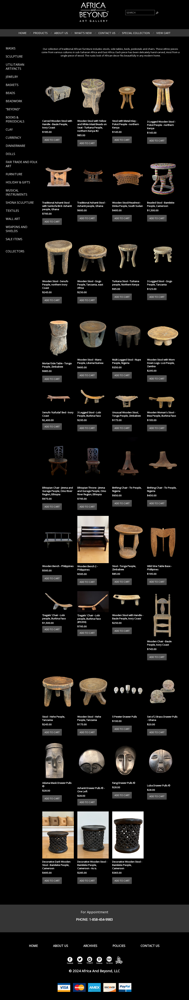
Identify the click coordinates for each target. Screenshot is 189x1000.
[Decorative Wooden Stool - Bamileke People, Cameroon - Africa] (93, 835)
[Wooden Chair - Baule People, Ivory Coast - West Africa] (162, 615)
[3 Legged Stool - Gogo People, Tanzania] (162, 255)
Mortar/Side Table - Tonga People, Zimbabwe (57, 365)
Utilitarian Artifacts (15, 67)
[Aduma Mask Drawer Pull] (58, 761)
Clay (9, 129)
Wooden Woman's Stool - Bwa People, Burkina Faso (161, 414)
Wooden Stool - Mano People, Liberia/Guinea (90, 361)
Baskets (12, 85)
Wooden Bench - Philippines (58, 566)
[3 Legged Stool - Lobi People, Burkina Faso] (93, 399)
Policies (119, 946)
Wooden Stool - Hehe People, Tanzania (89, 718)
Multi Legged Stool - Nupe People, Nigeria (126, 361)
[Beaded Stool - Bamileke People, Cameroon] (162, 176)
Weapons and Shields (16, 229)
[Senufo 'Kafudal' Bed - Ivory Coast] (58, 399)
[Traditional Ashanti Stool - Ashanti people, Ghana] (93, 176)
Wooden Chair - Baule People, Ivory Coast (159, 643)
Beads (10, 93)
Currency (13, 138)
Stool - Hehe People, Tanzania (53, 718)
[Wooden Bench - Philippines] (58, 540)
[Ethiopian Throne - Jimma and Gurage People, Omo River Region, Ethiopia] (93, 461)
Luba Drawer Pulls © (158, 785)
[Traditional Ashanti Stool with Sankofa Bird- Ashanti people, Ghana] (58, 176)
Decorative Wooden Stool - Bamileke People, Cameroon (127, 865)
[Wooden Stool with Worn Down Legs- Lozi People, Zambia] (162, 333)
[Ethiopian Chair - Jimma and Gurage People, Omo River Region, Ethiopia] (58, 461)
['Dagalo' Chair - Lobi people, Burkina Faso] (58, 602)
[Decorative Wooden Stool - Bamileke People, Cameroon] (128, 835)
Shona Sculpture (20, 203)
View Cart (163, 33)
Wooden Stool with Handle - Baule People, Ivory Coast (127, 616)
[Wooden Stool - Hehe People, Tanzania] (93, 690)
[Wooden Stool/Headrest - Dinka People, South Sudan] (128, 176)
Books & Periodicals (15, 119)
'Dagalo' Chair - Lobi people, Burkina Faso (54, 616)
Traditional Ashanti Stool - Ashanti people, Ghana (91, 204)
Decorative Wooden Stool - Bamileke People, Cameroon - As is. (92, 865)
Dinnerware (15, 146)
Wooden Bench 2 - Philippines (87, 568)
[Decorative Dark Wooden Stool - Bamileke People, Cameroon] (58, 835)
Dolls (10, 154)
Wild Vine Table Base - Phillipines (159, 567)
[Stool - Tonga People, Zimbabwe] (128, 540)
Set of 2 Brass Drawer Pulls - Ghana (162, 718)
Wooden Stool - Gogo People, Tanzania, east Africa (90, 284)
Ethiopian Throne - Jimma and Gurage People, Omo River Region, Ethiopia (91, 491)
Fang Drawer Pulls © (123, 783)
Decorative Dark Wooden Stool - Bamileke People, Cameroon (56, 865)
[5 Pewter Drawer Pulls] (128, 690)
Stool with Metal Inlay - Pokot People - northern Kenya (125, 124)
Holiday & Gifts (18, 182)
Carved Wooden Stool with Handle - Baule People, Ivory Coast (57, 124)
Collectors (15, 251)
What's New (83, 33)
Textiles (12, 211)
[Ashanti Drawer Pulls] (93, 764)
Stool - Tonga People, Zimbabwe (124, 567)
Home (22, 33)
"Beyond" (13, 109)
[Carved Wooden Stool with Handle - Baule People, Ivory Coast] (58, 94)
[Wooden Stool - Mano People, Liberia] (93, 333)
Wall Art (13, 219)
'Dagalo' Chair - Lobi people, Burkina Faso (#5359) (89, 619)
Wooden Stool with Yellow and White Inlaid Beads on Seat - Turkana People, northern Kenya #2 (92, 125)
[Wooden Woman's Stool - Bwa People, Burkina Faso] (162, 399)
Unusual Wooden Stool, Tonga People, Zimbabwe (126, 414)
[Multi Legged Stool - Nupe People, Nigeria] (128, 333)
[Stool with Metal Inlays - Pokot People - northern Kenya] (128, 94)
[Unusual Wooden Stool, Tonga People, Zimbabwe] (128, 399)
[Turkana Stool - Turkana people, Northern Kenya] (128, 255)
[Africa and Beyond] (94, 22)
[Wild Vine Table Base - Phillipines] (162, 540)
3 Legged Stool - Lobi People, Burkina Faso (89, 414)
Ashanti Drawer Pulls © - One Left (91, 789)
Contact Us (106, 33)
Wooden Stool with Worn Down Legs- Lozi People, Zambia (161, 363)
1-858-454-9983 (101, 919)
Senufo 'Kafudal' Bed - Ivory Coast (57, 414)
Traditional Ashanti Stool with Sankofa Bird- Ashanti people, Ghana (57, 206)
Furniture (14, 174)
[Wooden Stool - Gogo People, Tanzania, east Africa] (93, 255)
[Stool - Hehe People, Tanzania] (58, 690)
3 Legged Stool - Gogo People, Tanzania (159, 283)
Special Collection (136, 33)
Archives (90, 946)
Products (40, 33)
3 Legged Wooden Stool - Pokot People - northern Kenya (161, 125)
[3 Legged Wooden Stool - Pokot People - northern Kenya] (162, 94)
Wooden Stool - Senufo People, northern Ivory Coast (55, 284)
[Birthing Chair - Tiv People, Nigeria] (128, 461)
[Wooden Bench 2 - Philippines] (93, 540)
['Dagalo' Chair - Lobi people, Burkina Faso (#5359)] (93, 602)
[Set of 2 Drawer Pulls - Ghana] (162, 690)
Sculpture (14, 56)
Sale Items (14, 239)
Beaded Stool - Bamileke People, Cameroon (160, 204)
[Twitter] (79, 963)
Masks (11, 48)
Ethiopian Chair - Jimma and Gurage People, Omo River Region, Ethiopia (57, 491)
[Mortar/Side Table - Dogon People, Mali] (58, 335)
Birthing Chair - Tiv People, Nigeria (127, 489)
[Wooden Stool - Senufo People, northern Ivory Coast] (58, 255)
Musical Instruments (16, 192)
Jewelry (12, 77)
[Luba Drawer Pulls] (162, 762)
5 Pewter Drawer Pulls (124, 716)
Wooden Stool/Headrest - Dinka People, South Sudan (127, 204)
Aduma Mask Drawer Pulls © (57, 784)
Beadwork (14, 101)
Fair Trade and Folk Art (21, 164)
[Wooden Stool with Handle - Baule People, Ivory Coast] (128, 602)
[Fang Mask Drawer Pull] (128, 761)
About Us (61, 33)
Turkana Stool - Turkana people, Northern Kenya (125, 283)
